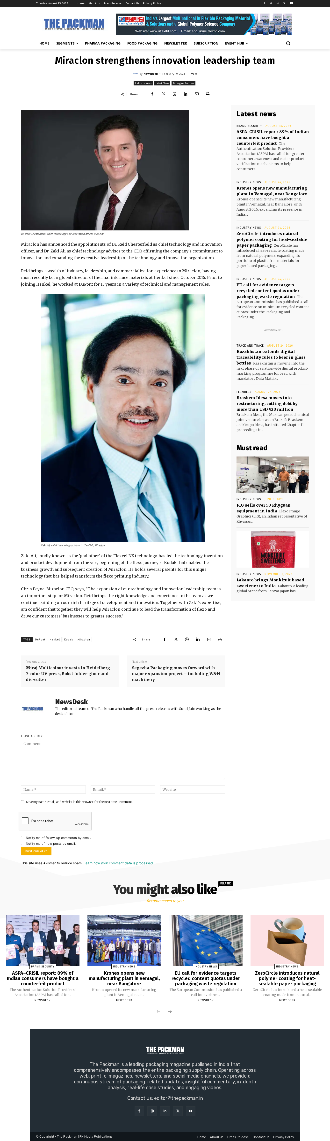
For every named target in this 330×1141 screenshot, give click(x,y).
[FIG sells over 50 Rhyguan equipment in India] (273, 474)
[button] (288, 43)
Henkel (55, 639)
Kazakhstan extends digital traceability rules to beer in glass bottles (271, 357)
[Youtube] (291, 3)
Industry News (143, 83)
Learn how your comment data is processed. (119, 863)
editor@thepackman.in (178, 1098)
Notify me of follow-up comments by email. (58, 838)
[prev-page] (158, 1011)
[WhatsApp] (174, 94)
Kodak (68, 639)
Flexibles (244, 391)
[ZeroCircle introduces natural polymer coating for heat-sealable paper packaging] (287, 940)
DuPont (40, 639)
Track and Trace (250, 345)
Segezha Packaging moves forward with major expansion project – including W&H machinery (176, 673)
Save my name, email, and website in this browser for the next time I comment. (79, 802)
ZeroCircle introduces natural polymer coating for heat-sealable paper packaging (272, 239)
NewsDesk (150, 74)
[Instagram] (271, 3)
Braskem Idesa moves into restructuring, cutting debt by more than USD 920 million (267, 403)
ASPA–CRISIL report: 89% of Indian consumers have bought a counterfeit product (273, 137)
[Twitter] (284, 3)
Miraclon (84, 639)
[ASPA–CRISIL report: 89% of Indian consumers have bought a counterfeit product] (42, 940)
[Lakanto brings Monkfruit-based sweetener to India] (273, 549)
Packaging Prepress (183, 83)
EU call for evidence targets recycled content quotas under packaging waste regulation (268, 290)
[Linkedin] (278, 3)
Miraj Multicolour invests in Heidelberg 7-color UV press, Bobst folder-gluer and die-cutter (68, 673)
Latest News (162, 83)
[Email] (196, 94)
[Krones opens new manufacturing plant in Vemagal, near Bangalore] (124, 940)
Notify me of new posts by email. (51, 843)
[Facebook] (264, 3)
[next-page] (170, 1011)
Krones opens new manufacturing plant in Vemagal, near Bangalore (124, 978)
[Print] (208, 94)
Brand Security (249, 125)
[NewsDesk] (136, 73)
